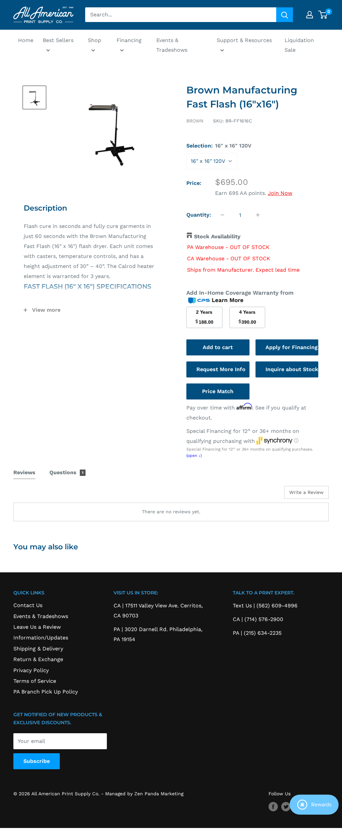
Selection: (218, 146)
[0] (323, 15)
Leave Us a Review (37, 627)
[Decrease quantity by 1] (222, 215)
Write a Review (306, 492)
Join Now (280, 193)
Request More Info (220, 369)
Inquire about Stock (292, 369)
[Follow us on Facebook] (273, 807)
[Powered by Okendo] (43, 495)
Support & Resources (244, 40)
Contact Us (27, 605)
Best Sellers (58, 40)
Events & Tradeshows (171, 45)
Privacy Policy (31, 670)
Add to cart (218, 347)
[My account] (309, 14)
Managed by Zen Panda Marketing (144, 793)
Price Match (217, 391)
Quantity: (198, 215)
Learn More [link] (227, 300)
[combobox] (180, 14)
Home (25, 40)
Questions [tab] (66, 472)
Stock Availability (217, 236)
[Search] (284, 14)
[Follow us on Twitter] (286, 807)
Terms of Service (34, 681)
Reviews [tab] (24, 472)
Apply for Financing (292, 347)
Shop (94, 40)
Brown (194, 120)
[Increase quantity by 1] (258, 215)
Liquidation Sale (299, 45)
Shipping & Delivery (38, 648)
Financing (129, 40)
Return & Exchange (38, 659)
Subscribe (36, 761)
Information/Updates (40, 637)
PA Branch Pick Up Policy (45, 691)
